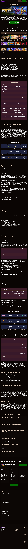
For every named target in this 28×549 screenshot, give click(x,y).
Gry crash (16, 33)
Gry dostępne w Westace (5, 493)
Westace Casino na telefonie (6, 509)
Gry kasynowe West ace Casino (6, 502)
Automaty (23, 33)
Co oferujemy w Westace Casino (6, 498)
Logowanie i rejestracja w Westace (7, 495)
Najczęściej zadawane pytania (6, 515)
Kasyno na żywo (10, 33)
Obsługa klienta (4, 513)
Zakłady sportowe (4, 504)
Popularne (3, 33)
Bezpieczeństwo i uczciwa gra (6, 511)
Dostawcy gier (4, 500)
